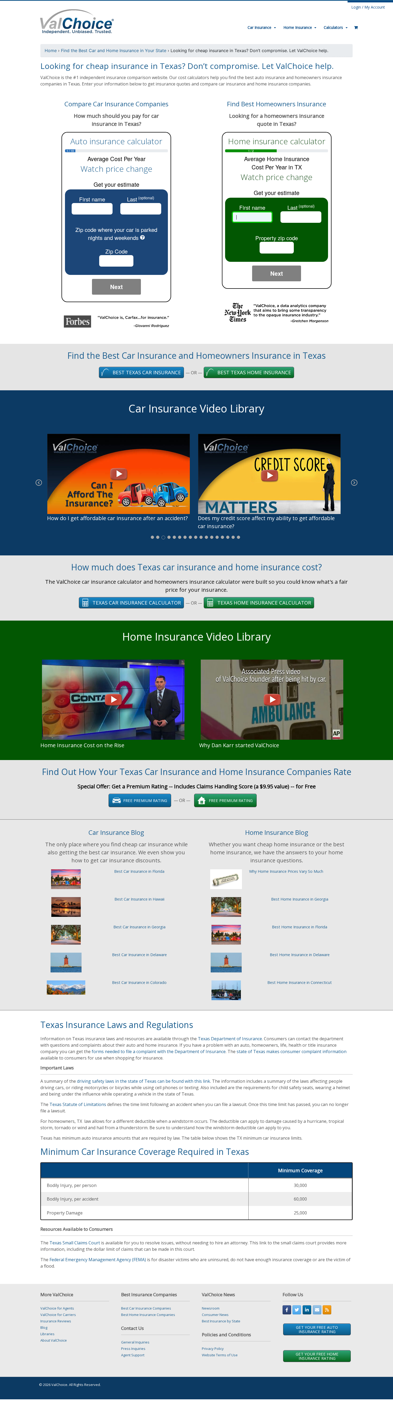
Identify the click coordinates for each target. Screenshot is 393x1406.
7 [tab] (185, 537)
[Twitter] (296, 1309)
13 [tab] (217, 537)
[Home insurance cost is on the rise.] (113, 699)
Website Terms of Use (220, 1355)
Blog (43, 1327)
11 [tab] (206, 537)
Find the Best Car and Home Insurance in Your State (113, 50)
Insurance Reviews (55, 1321)
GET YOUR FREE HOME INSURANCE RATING (317, 1356)
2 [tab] (157, 537)
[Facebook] (287, 1309)
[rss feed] (327, 1309)
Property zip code (276, 238)
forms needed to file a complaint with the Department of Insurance (159, 1051)
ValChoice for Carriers (58, 1314)
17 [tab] (238, 537)
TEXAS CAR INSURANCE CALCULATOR (137, 602)
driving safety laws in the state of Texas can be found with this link (143, 1081)
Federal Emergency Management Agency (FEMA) (97, 1260)
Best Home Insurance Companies (148, 1314)
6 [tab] (179, 537)
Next (116, 287)
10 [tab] (201, 537)
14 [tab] (222, 537)
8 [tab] (190, 537)
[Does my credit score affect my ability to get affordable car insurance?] (272, 474)
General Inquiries (135, 1342)
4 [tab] (169, 537)
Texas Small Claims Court (74, 1243)
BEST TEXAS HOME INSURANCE (254, 372)
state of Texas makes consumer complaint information (291, 1051)
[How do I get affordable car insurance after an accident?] (121, 474)
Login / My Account (368, 7)
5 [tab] (174, 537)
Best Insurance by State (221, 1321)
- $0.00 (354, 25)
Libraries (47, 1333)
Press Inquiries (133, 1348)
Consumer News (215, 1314)
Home (51, 50)
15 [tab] (227, 537)
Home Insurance (297, 27)
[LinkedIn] (307, 1309)
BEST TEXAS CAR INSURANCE (147, 372)
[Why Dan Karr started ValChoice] (272, 699)
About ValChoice (53, 1340)
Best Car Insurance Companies (146, 1308)
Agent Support (132, 1355)
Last (140, 199)
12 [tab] (211, 537)
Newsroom (210, 1308)
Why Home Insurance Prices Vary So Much (286, 871)
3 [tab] (163, 537)
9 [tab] (195, 537)
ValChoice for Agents (57, 1308)
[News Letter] (317, 1309)
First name (92, 199)
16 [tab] (233, 537)
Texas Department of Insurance (230, 1039)
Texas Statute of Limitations (77, 1104)
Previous (39, 486)
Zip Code (116, 251)
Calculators (333, 27)
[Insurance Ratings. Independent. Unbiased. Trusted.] (77, 21)
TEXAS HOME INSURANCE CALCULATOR (264, 602)
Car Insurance (259, 27)
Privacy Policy (213, 1348)
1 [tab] (152, 537)
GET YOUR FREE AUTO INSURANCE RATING (317, 1329)
